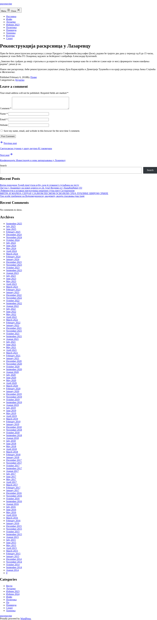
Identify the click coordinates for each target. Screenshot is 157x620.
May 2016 (11, 512)
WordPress (25, 618)
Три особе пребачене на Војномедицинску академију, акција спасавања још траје (42, 196)
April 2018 (11, 449)
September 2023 (14, 270)
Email (4, 119)
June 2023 (11, 278)
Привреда (11, 30)
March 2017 (12, 485)
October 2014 (12, 564)
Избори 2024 (12, 594)
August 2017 (12, 471)
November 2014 (14, 562)
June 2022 (11, 311)
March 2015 (12, 551)
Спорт (9, 38)
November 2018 (14, 430)
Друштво (11, 22)
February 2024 (13, 256)
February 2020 (13, 388)
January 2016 (12, 523)
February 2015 (13, 553)
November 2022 (14, 298)
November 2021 (14, 331)
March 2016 (12, 518)
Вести (9, 586)
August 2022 (12, 306)
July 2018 (11, 441)
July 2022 (11, 309)
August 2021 (12, 339)
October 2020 (12, 366)
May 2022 (11, 314)
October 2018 (12, 432)
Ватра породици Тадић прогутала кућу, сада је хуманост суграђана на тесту (39, 185)
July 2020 (11, 375)
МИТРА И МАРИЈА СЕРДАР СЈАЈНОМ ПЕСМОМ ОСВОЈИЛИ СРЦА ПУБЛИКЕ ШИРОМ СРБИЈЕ (54, 193)
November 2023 (14, 265)
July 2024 (11, 243)
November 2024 (14, 237)
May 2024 (11, 248)
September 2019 (14, 402)
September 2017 (14, 468)
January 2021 (12, 358)
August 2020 (12, 372)
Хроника (10, 33)
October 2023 (12, 267)
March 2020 (12, 386)
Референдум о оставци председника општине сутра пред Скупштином (37, 190)
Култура (10, 35)
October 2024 (12, 240)
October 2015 (12, 531)
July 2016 (11, 507)
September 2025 (14, 223)
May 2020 (11, 380)
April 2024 (11, 251)
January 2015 (12, 556)
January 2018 (12, 457)
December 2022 (14, 295)
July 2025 (11, 226)
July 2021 (11, 342)
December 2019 (14, 394)
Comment (5, 108)
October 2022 (12, 300)
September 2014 (14, 567)
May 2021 (11, 347)
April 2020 (11, 383)
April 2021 (11, 350)
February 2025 (13, 232)
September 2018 (14, 435)
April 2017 (11, 482)
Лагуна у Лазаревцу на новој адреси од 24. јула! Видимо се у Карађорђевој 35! (41, 188)
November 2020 (14, 364)
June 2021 (11, 344)
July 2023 (11, 276)
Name (4, 113)
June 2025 (11, 229)
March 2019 (12, 419)
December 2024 (14, 234)
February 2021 (13, 355)
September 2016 (14, 501)
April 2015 (11, 548)
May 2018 (11, 446)
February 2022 (13, 322)
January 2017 (12, 490)
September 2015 (14, 534)
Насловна (11, 16)
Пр (7, 602)
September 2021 (14, 336)
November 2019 (14, 397)
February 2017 (13, 487)
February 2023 (13, 289)
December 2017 (14, 460)
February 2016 (13, 520)
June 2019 (11, 410)
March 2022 (12, 320)
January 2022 (12, 325)
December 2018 (14, 427)
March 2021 (12, 353)
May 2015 (11, 545)
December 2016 (14, 493)
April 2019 (11, 416)
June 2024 (11, 245)
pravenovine (6, 3)
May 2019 (11, 413)
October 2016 (12, 498)
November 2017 (14, 463)
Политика (11, 27)
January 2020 (12, 391)
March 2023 (12, 287)
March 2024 (12, 254)
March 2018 (12, 452)
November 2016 (14, 496)
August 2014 (12, 570)
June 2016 (11, 509)
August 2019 (12, 405)
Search (3, 165)
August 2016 (12, 504)
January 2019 (12, 424)
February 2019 (13, 421)
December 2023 (14, 262)
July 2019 (11, 408)
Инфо (9, 19)
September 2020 (14, 369)
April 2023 (11, 284)
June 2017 (11, 476)
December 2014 (14, 559)
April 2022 (11, 317)
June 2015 (11, 542)
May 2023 (11, 281)
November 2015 (14, 529)
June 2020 (11, 377)
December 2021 (14, 328)
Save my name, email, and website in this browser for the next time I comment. (42, 131)
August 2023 (12, 273)
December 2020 (14, 361)
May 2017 (11, 479)
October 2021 (12, 333)
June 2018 (11, 443)
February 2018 (13, 454)
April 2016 (11, 515)
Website (4, 125)
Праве (33, 77)
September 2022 (14, 303)
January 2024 (12, 259)
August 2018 (12, 438)
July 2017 (11, 474)
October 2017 (12, 465)
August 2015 (12, 537)
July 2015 (11, 540)
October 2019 (12, 399)
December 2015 (14, 526)
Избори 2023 (12, 24)
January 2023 (12, 292)
